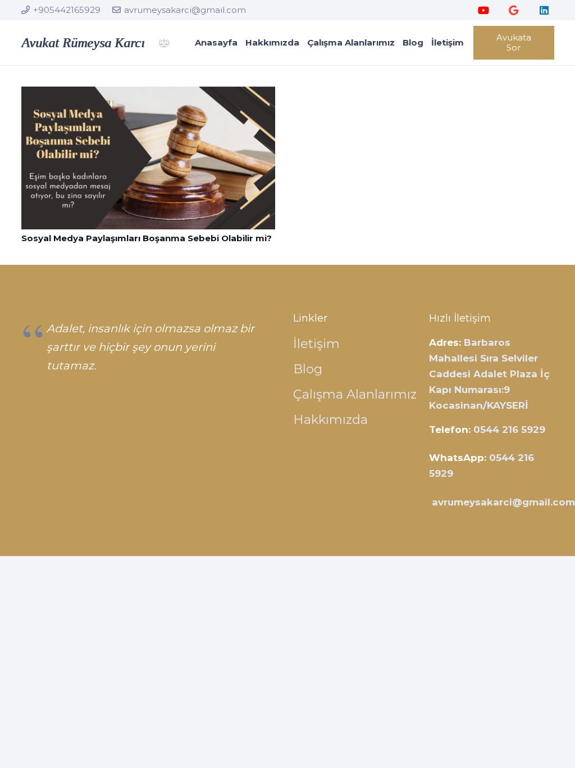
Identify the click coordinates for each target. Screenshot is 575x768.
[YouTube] (483, 10)
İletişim (316, 343)
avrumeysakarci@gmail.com (503, 502)
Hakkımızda (330, 419)
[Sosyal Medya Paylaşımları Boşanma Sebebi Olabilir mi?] (148, 94)
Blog (307, 369)
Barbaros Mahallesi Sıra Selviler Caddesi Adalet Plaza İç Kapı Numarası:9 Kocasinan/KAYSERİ (489, 374)
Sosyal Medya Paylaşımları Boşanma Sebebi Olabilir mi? (146, 238)
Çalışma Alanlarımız (355, 394)
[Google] (514, 10)
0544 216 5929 (509, 429)
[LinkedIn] (544, 10)
